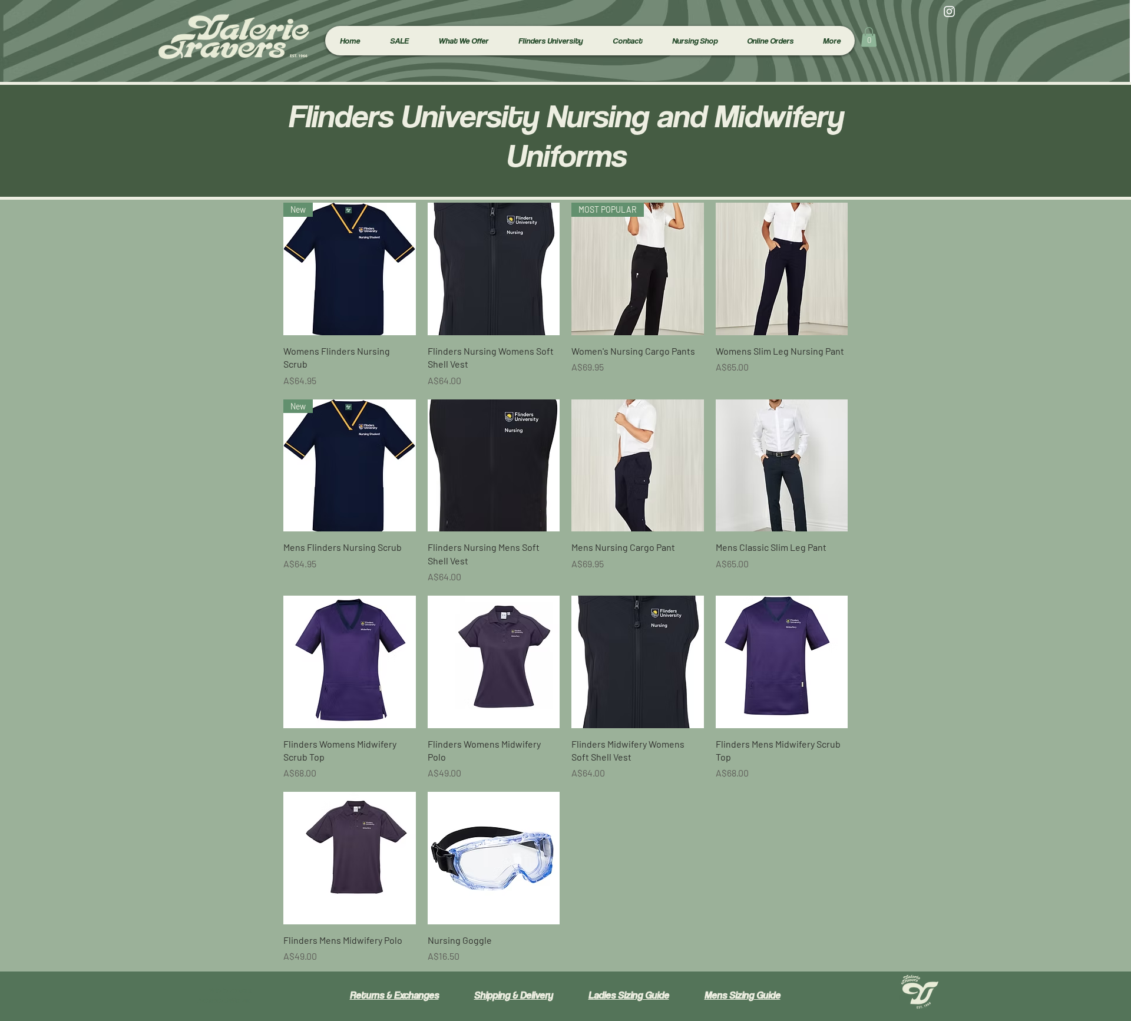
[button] (463, 40)
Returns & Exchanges (394, 995)
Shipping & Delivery (513, 995)
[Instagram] (949, 11)
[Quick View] (494, 269)
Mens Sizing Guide (743, 995)
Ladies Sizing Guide (628, 995)
